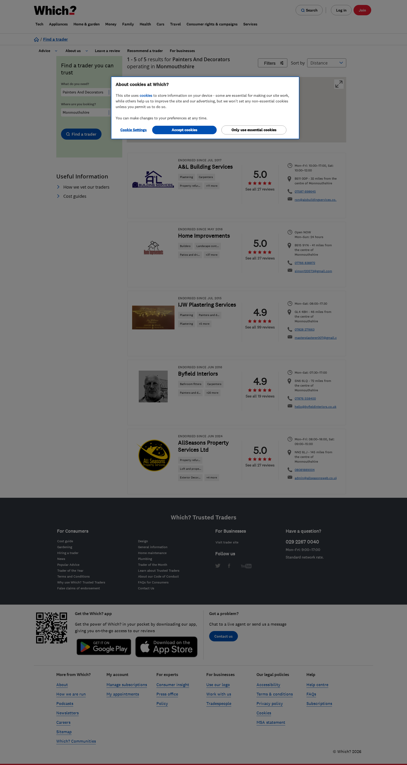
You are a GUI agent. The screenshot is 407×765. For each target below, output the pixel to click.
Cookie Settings (133, 129)
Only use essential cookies (254, 129)
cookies (146, 95)
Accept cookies (184, 129)
